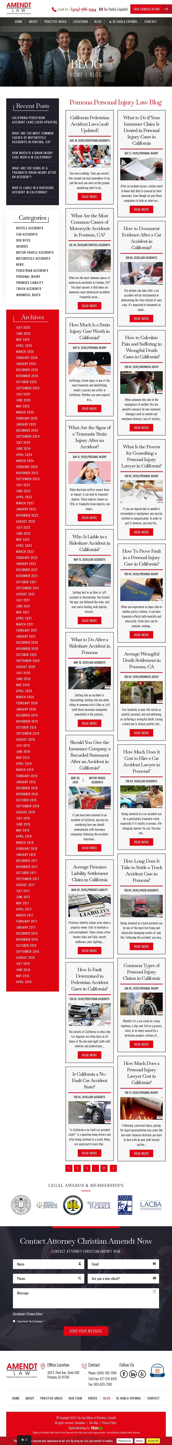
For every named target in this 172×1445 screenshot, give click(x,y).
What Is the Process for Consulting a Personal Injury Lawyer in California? (141, 456)
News (20, 264)
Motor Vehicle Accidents (97, 780)
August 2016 (25, 957)
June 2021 (23, 606)
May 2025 (23, 406)
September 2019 (27, 733)
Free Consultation (147, 9)
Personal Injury (97, 348)
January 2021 (26, 636)
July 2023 (23, 485)
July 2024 (23, 442)
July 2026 (23, 327)
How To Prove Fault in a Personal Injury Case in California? (141, 557)
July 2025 (23, 394)
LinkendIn (133, 1374)
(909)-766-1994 (83, 9)
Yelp (142, 1374)
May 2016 (22, 976)
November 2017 (27, 866)
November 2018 (27, 794)
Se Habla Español (115, 9)
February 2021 (26, 630)
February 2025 (27, 418)
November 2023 (27, 473)
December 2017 (27, 860)
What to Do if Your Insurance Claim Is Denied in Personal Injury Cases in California (141, 130)
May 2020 (23, 685)
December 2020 (27, 642)
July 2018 (23, 818)
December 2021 (27, 569)
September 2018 (27, 806)
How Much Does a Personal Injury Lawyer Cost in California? (141, 1073)
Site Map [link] (93, 1422)
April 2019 (24, 763)
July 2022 (23, 527)
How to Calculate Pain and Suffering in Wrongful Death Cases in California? (141, 347)
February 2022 (27, 557)
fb (124, 1374)
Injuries (22, 246)
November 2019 (27, 721)
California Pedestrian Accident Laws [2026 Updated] (89, 123)
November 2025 (27, 376)
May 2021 (22, 612)
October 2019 (26, 727)
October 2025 (26, 382)
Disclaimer (19, 1314)
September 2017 (27, 879)
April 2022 (24, 545)
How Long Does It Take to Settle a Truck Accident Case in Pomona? (141, 870)
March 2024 (25, 460)
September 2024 (28, 436)
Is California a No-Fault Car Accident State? (89, 1080)
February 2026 (27, 357)
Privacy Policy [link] (109, 1422)
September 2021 (27, 588)
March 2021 (25, 624)
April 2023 (24, 497)
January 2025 (26, 424)
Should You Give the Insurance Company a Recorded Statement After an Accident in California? (89, 755)
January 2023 (26, 509)
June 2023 (23, 491)
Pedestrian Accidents (97, 141)
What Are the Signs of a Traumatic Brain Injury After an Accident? (89, 437)
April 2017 (24, 909)
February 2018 (26, 848)
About (33, 21)
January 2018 (26, 854)
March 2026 (25, 351)
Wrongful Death (149, 367)
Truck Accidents (149, 890)
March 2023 (25, 503)
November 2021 (27, 576)
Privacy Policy (34, 1314)
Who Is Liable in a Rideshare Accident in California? (89, 543)
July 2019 (23, 745)
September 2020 (28, 660)
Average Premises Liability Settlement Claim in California (89, 873)
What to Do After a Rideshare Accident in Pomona (89, 645)
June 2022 (23, 533)
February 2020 (27, 703)
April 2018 (24, 836)
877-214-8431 (108, 1378)
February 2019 (26, 776)
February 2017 (26, 921)
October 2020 (26, 654)
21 (104, 1168)
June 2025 (23, 400)
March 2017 (24, 915)
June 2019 (23, 751)
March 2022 (25, 551)
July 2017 (23, 891)
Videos (92, 1398)
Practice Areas (55, 21)
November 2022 (27, 515)
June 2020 (23, 679)
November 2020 (27, 648)
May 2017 (22, 903)
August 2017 (25, 885)
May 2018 (22, 830)
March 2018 (25, 842)
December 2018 (27, 788)
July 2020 (23, 673)
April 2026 (24, 345)
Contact (150, 21)
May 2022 (23, 539)
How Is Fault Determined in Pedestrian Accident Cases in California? (89, 979)
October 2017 (26, 872)
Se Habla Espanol (128, 1398)
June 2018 (23, 824)
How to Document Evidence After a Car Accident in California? (141, 238)
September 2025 (28, 388)
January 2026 (26, 363)
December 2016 (27, 933)
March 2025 (25, 412)
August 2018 (25, 812)
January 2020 (26, 709)
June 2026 (23, 333)
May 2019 (22, 757)
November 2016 (27, 939)
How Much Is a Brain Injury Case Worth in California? (89, 331)
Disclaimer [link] (80, 1422)
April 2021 (24, 618)
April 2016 (24, 982)
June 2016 (23, 970)
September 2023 (28, 479)
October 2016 (26, 945)
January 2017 (26, 927)
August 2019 (25, 739)
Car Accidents (97, 560)
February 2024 (27, 467)
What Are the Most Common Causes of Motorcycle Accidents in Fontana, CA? (89, 225)
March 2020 (25, 697)
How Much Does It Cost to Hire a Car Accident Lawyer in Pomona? (141, 761)
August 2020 (25, 666)
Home (19, 21)
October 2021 (26, 582)
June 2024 (23, 448)
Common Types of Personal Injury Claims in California (141, 971)
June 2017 (23, 897)
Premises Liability (98, 890)
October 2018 (26, 800)
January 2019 (26, 782)
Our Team (75, 1398)
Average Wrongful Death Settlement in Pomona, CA (142, 660)
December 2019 (27, 715)
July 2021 (23, 600)
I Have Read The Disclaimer (30, 1321)
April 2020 (24, 691)
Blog (98, 21)
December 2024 (27, 430)
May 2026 (23, 339)
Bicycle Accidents (30, 228)
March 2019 (25, 769)
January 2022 (26, 563)
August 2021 (25, 594)
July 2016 (23, 963)
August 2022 (25, 521)
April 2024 (24, 454)
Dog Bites (23, 240)
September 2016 (27, 951)
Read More (89, 196)
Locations (80, 21)
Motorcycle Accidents (97, 245)
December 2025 (27, 370)
